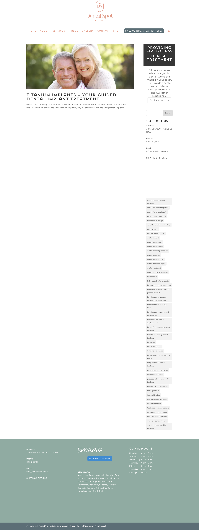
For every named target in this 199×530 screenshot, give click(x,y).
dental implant (153, 238)
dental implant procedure (157, 251)
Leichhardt (83, 485)
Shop (116, 31)
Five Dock (108, 488)
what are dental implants (157, 416)
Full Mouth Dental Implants (158, 281)
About (44, 31)
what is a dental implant (157, 421)
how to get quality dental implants (157, 336)
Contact (103, 31)
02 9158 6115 (32, 462)
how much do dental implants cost (155, 321)
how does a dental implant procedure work (158, 291)
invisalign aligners (154, 346)
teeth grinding (153, 391)
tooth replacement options (158, 408)
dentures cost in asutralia (157, 272)
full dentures (152, 276)
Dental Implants (116, 108)
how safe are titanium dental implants (158, 328)
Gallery (88, 31)
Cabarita (103, 485)
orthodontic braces (155, 374)
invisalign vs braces (155, 351)
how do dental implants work (159, 285)
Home (32, 31)
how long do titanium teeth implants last (81, 104)
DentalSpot (44, 526)
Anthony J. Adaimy (38, 104)
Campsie (82, 488)
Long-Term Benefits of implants (156, 364)
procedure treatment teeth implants (158, 380)
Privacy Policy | (77, 526)
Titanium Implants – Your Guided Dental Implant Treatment (71, 97)
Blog (74, 31)
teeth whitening (153, 395)
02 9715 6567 (152, 142)
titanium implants (68, 108)
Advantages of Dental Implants (156, 201)
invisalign (151, 342)
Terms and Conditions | (95, 526)
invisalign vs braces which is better (158, 356)
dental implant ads (154, 242)
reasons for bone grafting (157, 386)
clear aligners (152, 229)
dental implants (153, 255)
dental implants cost (155, 259)
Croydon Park (112, 475)
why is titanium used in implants (92, 108)
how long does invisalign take (157, 306)
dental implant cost (155, 246)
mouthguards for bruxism (157, 370)
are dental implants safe (157, 212)
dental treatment (154, 268)
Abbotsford (106, 481)
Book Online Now (159, 100)
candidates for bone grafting (158, 225)
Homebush (83, 491)
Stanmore (93, 485)
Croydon (96, 481)
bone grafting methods (156, 216)
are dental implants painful (158, 208)
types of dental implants (157, 412)
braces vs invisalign (155, 221)
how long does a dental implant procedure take (156, 298)
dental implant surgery (156, 263)
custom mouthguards (155, 233)
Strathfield (98, 491)
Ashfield (112, 485)
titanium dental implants (47, 108)
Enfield (99, 488)
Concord (91, 488)
